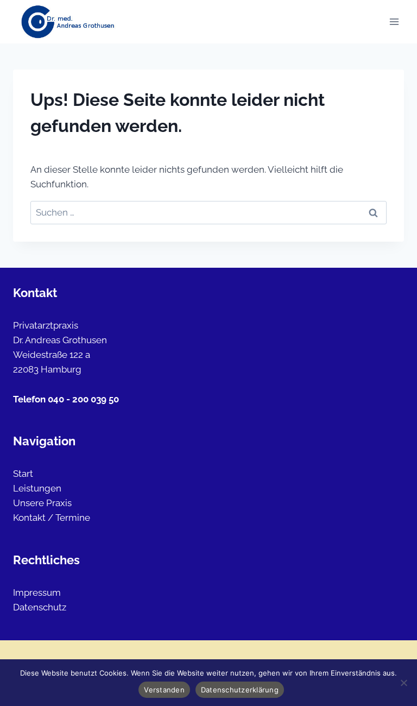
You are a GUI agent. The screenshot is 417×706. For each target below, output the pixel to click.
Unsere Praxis (42, 502)
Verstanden (164, 689)
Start (23, 473)
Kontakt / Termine (51, 517)
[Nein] (403, 682)
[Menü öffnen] (394, 21)
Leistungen (37, 488)
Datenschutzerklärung (240, 689)
